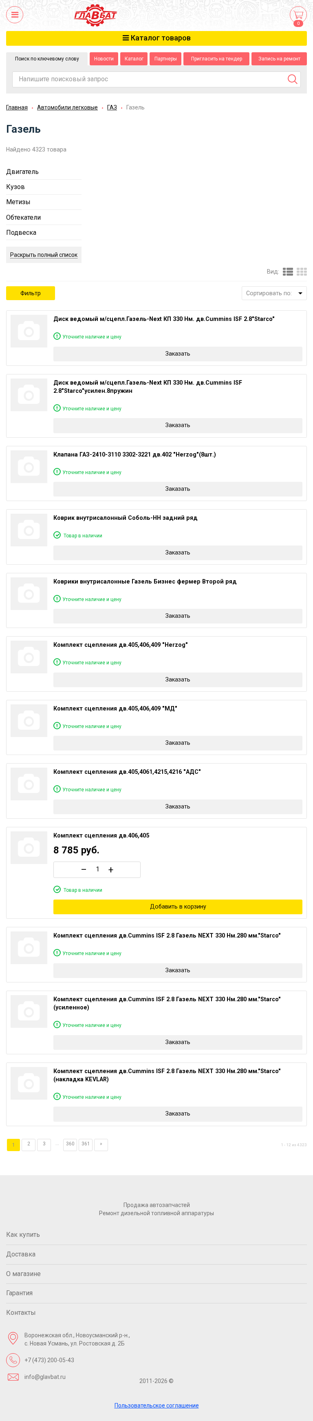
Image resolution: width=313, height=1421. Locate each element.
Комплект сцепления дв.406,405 (101, 835)
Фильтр (30, 293)
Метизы (18, 202)
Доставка (20, 1254)
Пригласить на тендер (216, 59)
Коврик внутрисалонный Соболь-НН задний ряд (125, 517)
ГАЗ (112, 107)
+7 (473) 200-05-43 (49, 1360)
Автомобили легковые (67, 107)
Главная (17, 107)
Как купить (23, 1234)
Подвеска (21, 232)
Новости (104, 59)
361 (86, 1144)
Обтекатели (23, 217)
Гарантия (19, 1293)
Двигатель (22, 172)
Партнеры (165, 59)
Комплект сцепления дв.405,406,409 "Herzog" (120, 644)
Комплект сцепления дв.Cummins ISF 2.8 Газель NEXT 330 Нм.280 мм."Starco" (167, 935)
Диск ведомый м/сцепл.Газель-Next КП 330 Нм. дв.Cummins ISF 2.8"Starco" (164, 319)
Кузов (15, 187)
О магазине (23, 1274)
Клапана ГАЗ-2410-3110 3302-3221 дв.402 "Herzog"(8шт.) (134, 454)
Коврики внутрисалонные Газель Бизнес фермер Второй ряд (145, 581)
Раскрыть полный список (43, 255)
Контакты (21, 1312)
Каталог (134, 59)
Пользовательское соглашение (157, 1405)
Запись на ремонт (279, 59)
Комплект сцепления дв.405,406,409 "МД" (115, 708)
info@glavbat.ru (45, 1377)
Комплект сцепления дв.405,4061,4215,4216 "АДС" (127, 771)
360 (70, 1144)
